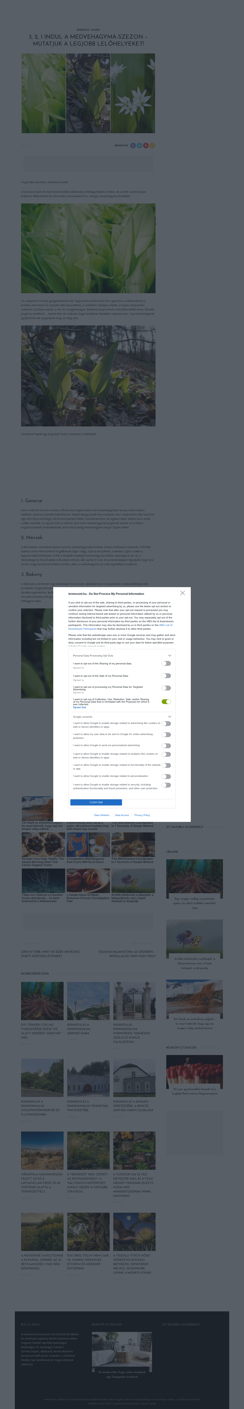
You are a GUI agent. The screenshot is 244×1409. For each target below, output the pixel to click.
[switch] (166, 663)
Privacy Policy (142, 815)
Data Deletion (101, 815)
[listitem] (122, 655)
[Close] (183, 594)
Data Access (122, 815)
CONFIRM (96, 802)
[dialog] (122, 704)
